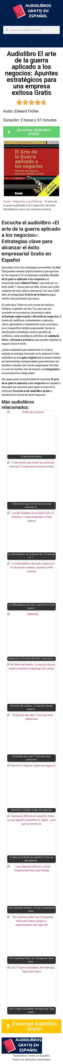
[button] (31, 41)
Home (6, 201)
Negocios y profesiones (27, 201)
